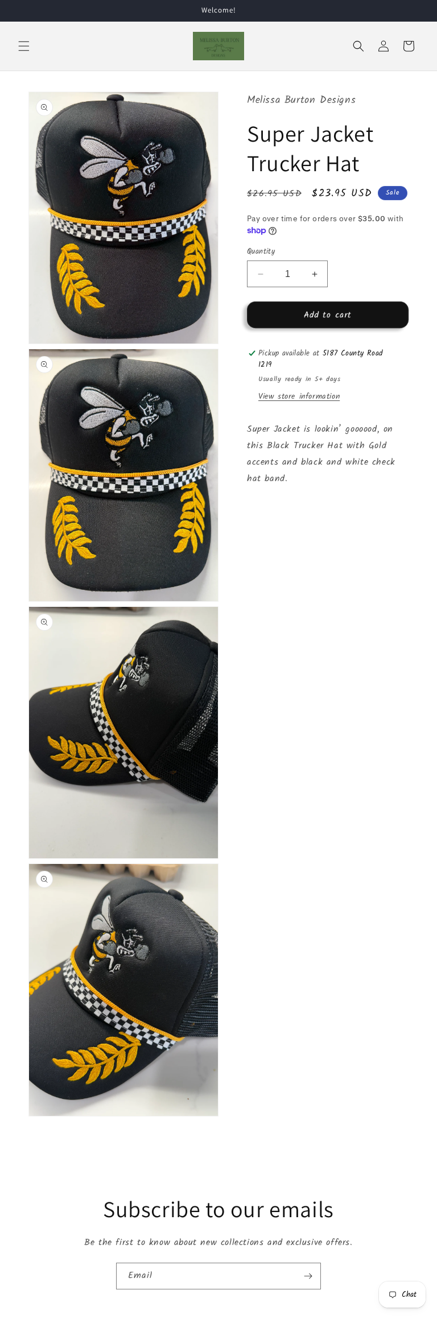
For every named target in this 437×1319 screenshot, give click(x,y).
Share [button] (270, 513)
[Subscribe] (307, 1276)
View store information (299, 396)
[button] (23, 46)
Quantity (261, 252)
